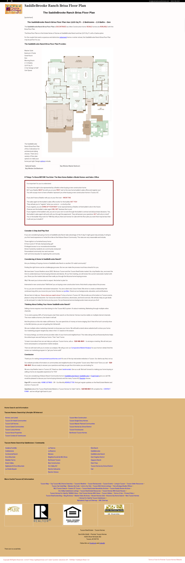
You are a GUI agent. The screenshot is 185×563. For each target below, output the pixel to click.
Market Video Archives (82, 496)
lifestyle (82, 378)
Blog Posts (119, 9)
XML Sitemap (103, 500)
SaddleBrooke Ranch (72, 376)
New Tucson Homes (132, 496)
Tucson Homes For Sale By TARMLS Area (64, 493)
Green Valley (9, 463)
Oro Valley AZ (52, 466)
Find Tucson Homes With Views (89, 493)
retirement (63, 37)
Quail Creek (95, 376)
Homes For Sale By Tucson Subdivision (92, 498)
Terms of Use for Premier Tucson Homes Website (165, 560)
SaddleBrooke (84, 376)
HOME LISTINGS (46, 382)
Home (81, 9)
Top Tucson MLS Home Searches (61, 484)
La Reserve (52, 451)
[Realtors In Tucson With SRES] (114, 510)
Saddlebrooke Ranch (98, 454)
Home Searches (103, 9)
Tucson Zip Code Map (59, 486)
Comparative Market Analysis (81, 348)
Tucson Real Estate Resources (90, 491)
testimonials (67, 369)
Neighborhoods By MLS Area (57, 457)
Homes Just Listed (11, 418)
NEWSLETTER (70, 382)
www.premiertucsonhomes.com (50, 359)
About (89, 9)
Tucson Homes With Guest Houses (113, 491)
